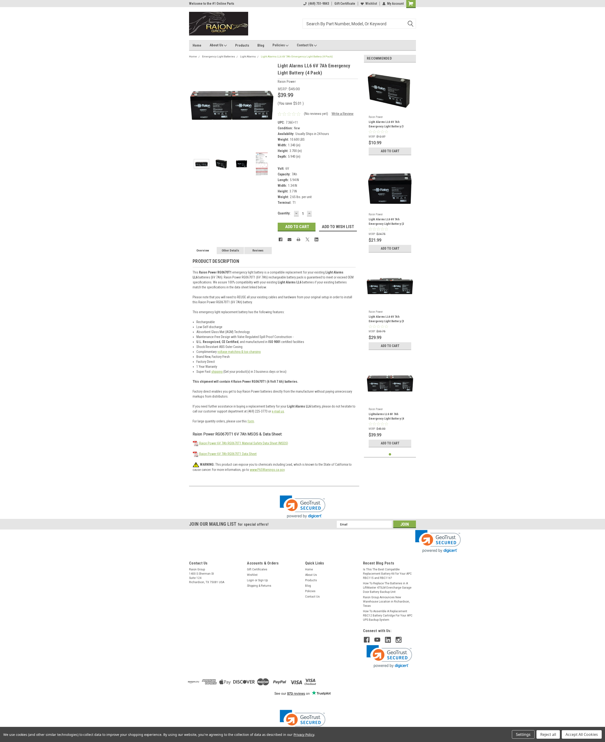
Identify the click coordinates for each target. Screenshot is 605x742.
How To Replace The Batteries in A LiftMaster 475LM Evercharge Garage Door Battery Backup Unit (387, 588)
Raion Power (376, 117)
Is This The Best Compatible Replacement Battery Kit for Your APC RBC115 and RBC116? (387, 574)
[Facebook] (280, 239)
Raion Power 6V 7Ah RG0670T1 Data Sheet (228, 454)
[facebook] (367, 640)
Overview (202, 250)
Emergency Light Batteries (218, 56)
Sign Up (263, 580)
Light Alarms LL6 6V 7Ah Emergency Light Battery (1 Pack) (386, 124)
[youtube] (377, 640)
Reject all (548, 734)
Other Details (230, 250)
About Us (217, 45)
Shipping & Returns (259, 585)
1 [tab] (390, 454)
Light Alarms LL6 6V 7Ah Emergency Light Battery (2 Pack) (386, 222)
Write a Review (343, 114)
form (250, 421)
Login (250, 580)
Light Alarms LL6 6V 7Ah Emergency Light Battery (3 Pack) (386, 319)
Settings (523, 734)
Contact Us (305, 45)
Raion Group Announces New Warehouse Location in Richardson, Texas (386, 601)
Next (269, 104)
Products (242, 45)
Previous (194, 104)
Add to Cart (390, 151)
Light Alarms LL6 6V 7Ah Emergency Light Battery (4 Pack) (297, 56)
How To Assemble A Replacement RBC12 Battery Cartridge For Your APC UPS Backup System (387, 615)
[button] (302, 507)
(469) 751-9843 (318, 3)
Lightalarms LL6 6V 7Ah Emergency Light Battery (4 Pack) (386, 416)
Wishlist (371, 3)
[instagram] (399, 640)
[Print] (298, 239)
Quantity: (284, 213)
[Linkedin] (316, 239)
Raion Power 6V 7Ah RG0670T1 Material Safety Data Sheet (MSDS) (243, 443)
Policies (278, 45)
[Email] (289, 239)
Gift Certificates (257, 569)
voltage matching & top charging (239, 352)
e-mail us (278, 411)
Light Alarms (248, 56)
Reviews (258, 250)
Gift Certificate (344, 3)
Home (197, 45)
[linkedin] (388, 640)
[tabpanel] (390, 112)
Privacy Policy (304, 734)
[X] (307, 239)
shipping (217, 371)
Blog (260, 45)
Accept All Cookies (582, 734)
